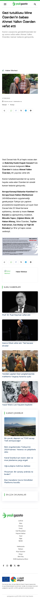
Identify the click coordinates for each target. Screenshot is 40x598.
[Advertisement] (20, 53)
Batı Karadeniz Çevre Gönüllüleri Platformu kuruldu (18, 481)
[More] (30, 111)
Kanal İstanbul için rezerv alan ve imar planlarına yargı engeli (18, 459)
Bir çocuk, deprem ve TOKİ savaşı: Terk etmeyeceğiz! (19, 439)
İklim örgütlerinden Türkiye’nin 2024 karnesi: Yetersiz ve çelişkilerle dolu (20, 449)
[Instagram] (7, 565)
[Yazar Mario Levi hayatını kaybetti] (20, 391)
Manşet (4, 104)
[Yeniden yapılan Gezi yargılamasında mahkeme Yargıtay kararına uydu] (20, 361)
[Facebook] (16, 111)
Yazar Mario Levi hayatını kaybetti (17, 405)
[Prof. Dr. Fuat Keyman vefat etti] (20, 302)
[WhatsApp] (11, 111)
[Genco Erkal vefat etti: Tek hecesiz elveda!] (20, 330)
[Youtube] (18, 565)
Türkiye (12, 104)
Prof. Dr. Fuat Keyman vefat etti (16, 315)
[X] (21, 111)
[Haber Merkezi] (3, 70)
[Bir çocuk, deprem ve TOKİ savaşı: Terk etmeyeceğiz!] (20, 426)
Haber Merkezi (11, 70)
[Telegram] (26, 111)
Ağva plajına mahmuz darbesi (17, 466)
